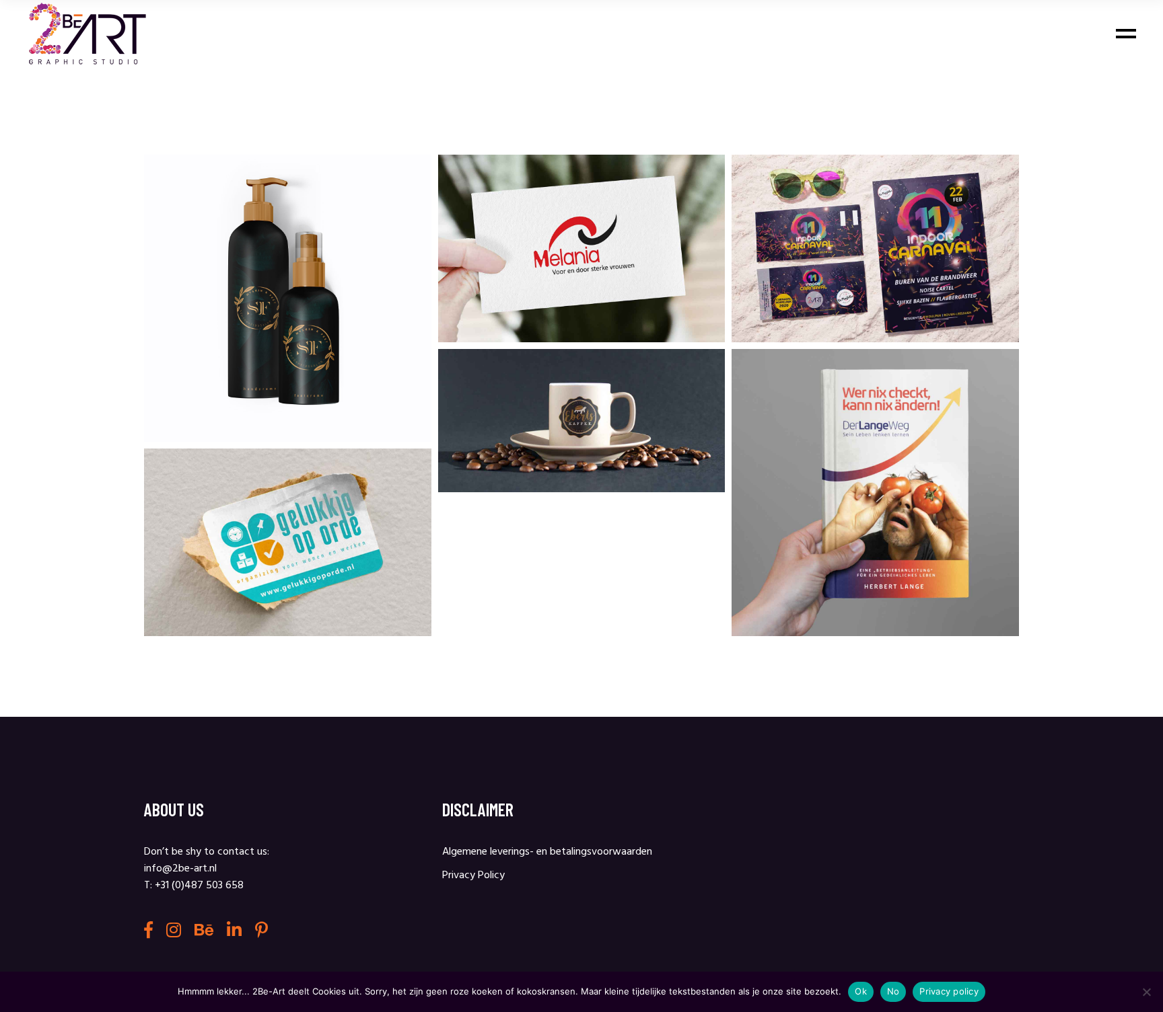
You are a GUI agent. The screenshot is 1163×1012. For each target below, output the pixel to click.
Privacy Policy (473, 875)
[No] (1146, 992)
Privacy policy (949, 991)
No (893, 991)
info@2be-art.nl (180, 869)
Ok (861, 991)
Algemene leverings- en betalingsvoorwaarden (547, 852)
